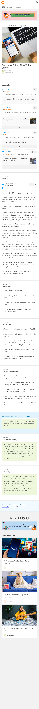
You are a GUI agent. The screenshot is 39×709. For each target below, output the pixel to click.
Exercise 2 (5, 177)
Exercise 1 (5, 83)
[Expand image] (19, 45)
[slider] (2, 188)
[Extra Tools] (36, 184)
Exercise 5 (5, 369)
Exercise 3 (5, 284)
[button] (19, 127)
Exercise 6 (5, 437)
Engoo (4, 26)
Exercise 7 (5, 470)
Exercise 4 (5, 323)
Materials (18, 7)
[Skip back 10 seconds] (27, 184)
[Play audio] (4, 101)
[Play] (3, 184)
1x (31, 184)
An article (5, 507)
